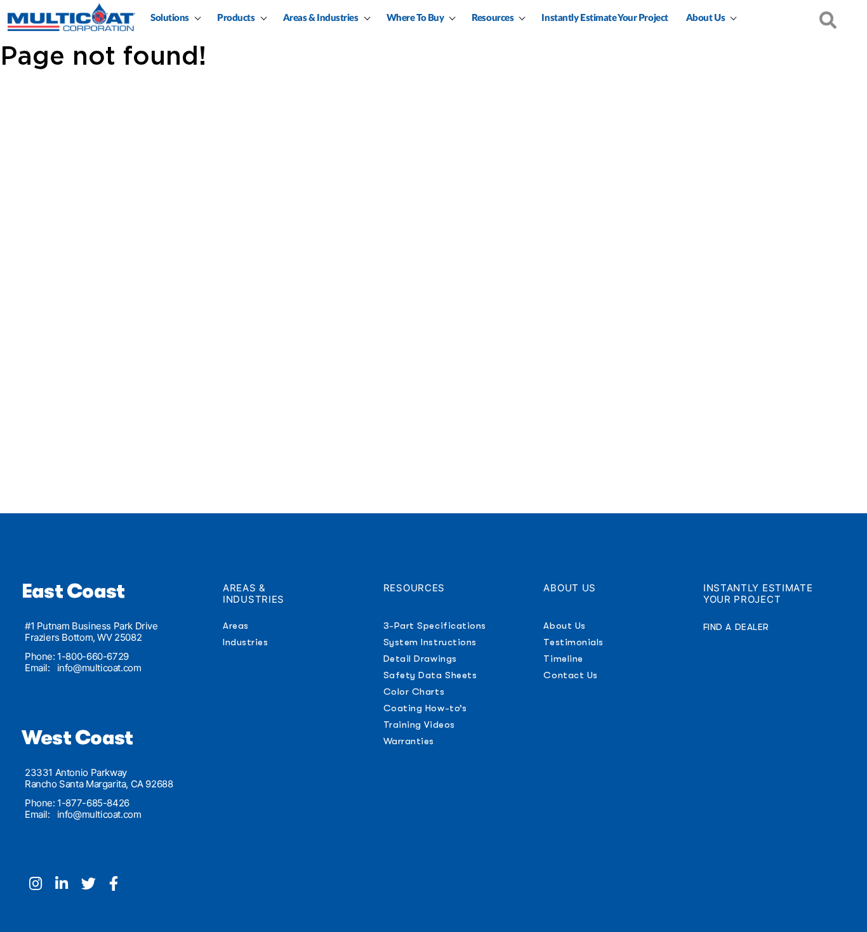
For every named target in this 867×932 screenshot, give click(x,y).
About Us (705, 18)
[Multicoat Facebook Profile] (118, 885)
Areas (236, 625)
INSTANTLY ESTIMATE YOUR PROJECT (758, 593)
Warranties (408, 741)
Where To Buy (415, 18)
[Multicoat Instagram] (42, 885)
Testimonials (573, 642)
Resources (492, 18)
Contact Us (570, 675)
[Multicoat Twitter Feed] (95, 885)
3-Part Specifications (434, 625)
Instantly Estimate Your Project (604, 18)
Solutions (169, 18)
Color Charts (413, 691)
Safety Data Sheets (430, 675)
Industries (245, 642)
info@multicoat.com (99, 668)
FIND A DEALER (736, 627)
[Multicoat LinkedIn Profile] (68, 885)
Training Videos (419, 724)
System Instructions (430, 642)
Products (236, 18)
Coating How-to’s (425, 708)
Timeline (563, 658)
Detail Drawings (420, 658)
